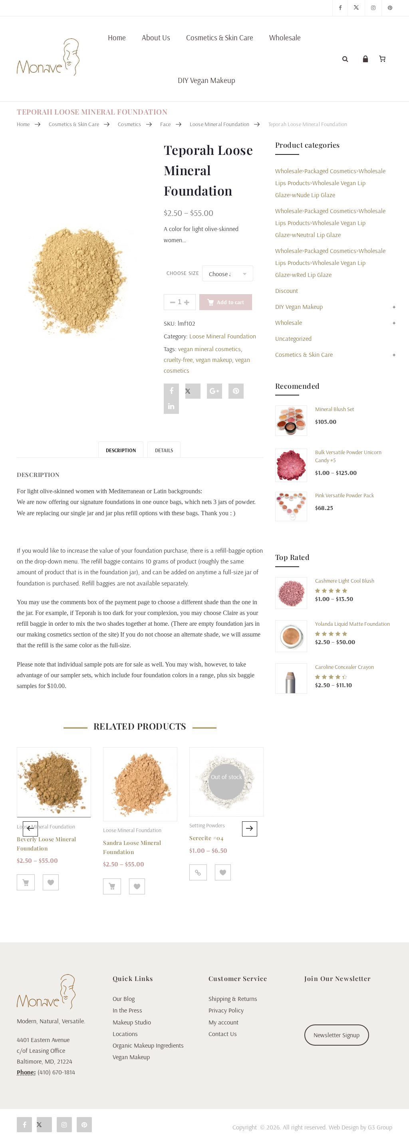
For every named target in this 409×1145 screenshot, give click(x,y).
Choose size (183, 273)
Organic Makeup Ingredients (148, 1045)
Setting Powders (207, 825)
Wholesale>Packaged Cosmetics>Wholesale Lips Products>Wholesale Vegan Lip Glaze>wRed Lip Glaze (330, 263)
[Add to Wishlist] (51, 882)
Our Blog (124, 999)
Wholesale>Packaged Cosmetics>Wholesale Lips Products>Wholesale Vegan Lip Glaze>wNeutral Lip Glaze (330, 223)
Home (117, 37)
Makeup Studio (132, 1022)
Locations (125, 1034)
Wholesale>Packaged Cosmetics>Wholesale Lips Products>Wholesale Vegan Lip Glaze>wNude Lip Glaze (330, 183)
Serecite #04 (206, 838)
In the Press (127, 1010)
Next (249, 829)
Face (165, 124)
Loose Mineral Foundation (219, 124)
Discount (286, 291)
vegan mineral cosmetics (209, 349)
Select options (26, 882)
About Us (156, 37)
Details (164, 450)
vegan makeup (214, 360)
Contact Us (222, 1034)
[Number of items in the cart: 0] (382, 59)
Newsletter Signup (336, 1035)
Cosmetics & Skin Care (219, 37)
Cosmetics (129, 124)
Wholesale (285, 37)
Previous (30, 829)
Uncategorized (293, 338)
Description (121, 450)
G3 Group (380, 1127)
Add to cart (230, 302)
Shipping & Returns (232, 999)
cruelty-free (178, 360)
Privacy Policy (226, 1010)
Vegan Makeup (131, 1057)
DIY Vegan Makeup (206, 80)
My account (223, 1022)
